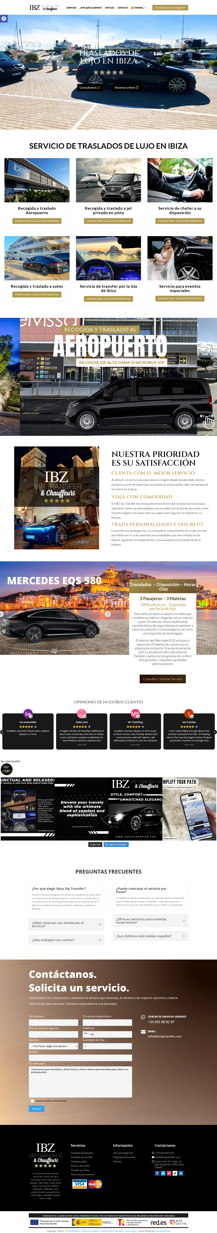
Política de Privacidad (112, 1231)
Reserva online (125, 88)
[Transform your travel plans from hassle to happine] (189, 809)
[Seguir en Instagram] (169, 1173)
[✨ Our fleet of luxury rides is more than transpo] (135, 809)
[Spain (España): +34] (86, 1034)
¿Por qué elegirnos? (91, 7)
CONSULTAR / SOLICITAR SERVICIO (37, 220)
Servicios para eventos (82, 1174)
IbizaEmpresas (163, 1231)
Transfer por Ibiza (80, 1170)
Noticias (109, 7)
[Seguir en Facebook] (157, 1173)
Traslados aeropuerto (82, 1153)
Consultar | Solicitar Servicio (162, 679)
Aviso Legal (130, 1231)
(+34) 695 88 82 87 (164, 1153)
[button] (4, 18)
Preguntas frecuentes (124, 1157)
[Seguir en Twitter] (163, 1173)
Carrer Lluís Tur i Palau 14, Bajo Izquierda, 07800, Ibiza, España (169, 1164)
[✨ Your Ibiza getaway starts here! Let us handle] (28, 809)
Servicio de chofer (80, 1166)
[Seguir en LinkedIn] (180, 1173)
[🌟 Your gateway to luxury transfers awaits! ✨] (81, 809)
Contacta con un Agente (170, 7)
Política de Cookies (90, 1231)
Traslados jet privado (82, 1157)
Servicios (71, 7)
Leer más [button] (28, 744)
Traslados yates (79, 1161)
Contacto (123, 7)
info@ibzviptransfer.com (167, 1157)
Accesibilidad (72, 1231)
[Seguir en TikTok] (175, 1173)
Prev (108, 614)
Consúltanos (88, 88)
